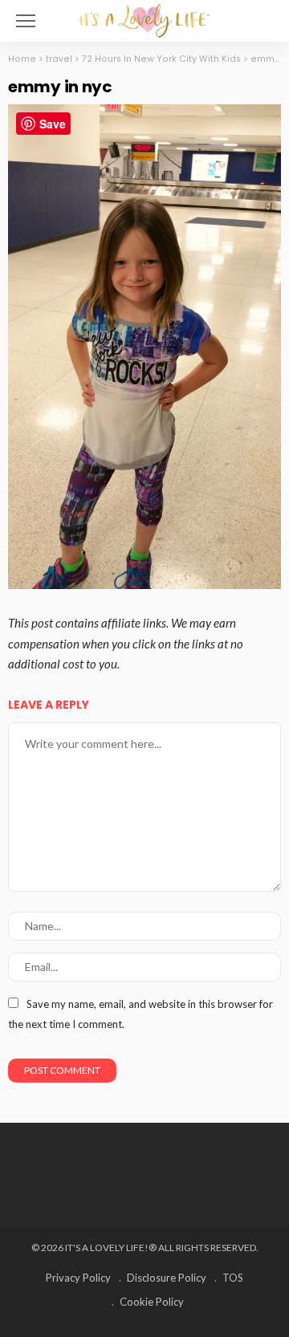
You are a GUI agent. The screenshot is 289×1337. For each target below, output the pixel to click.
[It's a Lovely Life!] (144, 18)
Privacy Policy (78, 1277)
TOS (232, 1277)
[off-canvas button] (25, 20)
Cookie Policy (152, 1301)
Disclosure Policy (166, 1277)
